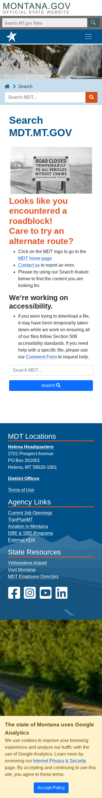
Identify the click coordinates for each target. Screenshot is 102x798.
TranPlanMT (20, 519)
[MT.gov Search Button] (93, 22)
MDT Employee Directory (33, 576)
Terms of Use (21, 489)
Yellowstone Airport (27, 562)
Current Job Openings (30, 512)
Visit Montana (21, 569)
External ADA (21, 540)
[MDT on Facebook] (14, 593)
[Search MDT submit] (91, 97)
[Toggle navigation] (88, 36)
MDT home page (35, 258)
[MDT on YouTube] (46, 593)
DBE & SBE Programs (30, 533)
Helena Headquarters (31, 446)
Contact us (29, 265)
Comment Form (41, 356)
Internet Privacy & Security (59, 760)
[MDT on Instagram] (30, 593)
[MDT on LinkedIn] (61, 593)
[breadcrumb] (7, 86)
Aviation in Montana (28, 526)
